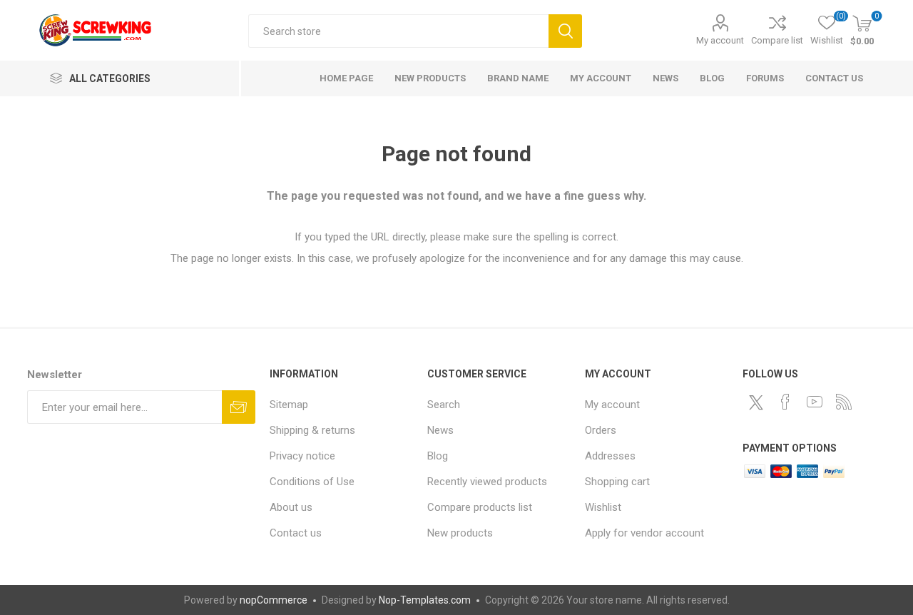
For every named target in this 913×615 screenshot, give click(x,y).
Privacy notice (302, 455)
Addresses (610, 455)
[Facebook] (785, 401)
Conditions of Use (312, 481)
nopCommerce (273, 600)
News (440, 430)
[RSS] (843, 401)
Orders (600, 430)
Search (565, 31)
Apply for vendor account (644, 533)
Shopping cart (617, 481)
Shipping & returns (312, 430)
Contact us (296, 533)
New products (460, 533)
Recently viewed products (487, 481)
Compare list (777, 40)
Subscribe (238, 407)
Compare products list (479, 507)
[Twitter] (756, 402)
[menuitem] (341, 404)
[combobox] (398, 31)
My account (720, 40)
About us (291, 507)
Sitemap (289, 404)
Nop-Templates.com (425, 600)
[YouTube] (814, 401)
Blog (437, 455)
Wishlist (603, 507)
